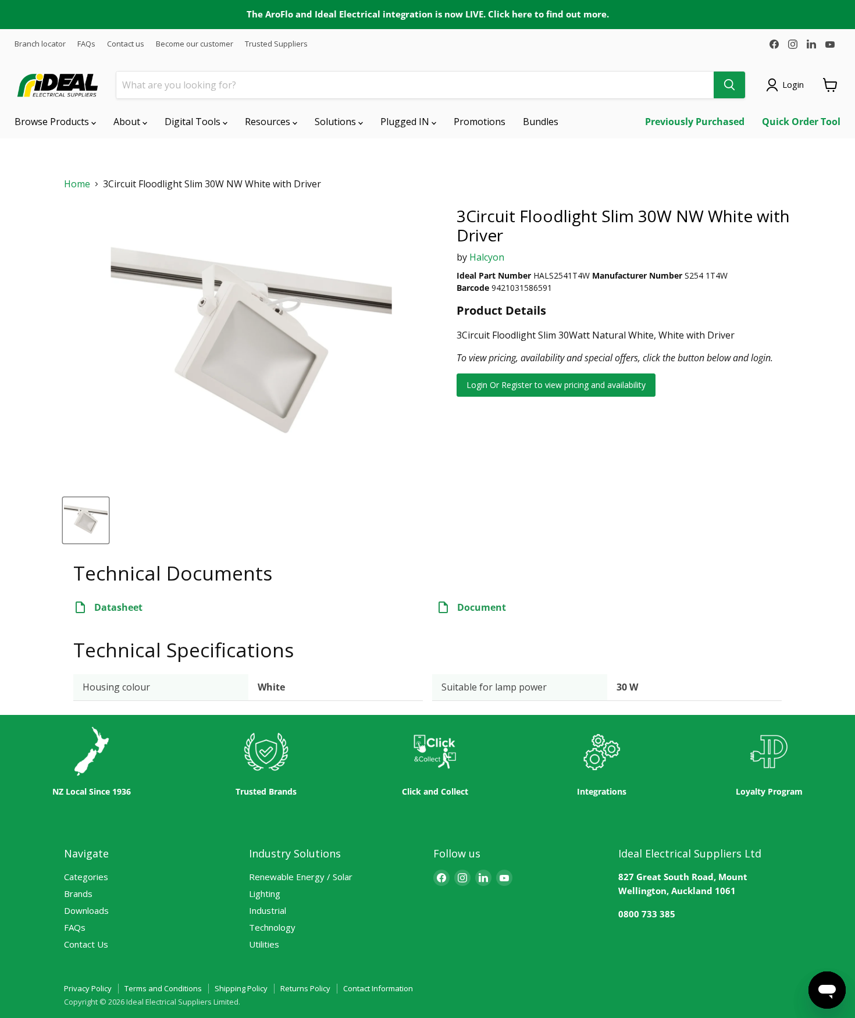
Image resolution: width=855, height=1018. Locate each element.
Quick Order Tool (801, 121)
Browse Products (53, 121)
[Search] (729, 85)
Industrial (267, 910)
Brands (78, 893)
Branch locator (40, 44)
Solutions (336, 121)
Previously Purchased (694, 121)
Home (77, 184)
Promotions (479, 121)
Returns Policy (305, 988)
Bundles (540, 121)
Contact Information (378, 988)
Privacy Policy (88, 988)
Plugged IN (406, 121)
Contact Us (86, 944)
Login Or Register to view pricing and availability (556, 384)
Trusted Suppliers (276, 44)
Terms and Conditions (163, 988)
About (127, 121)
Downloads (86, 910)
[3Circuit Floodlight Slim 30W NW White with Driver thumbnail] (86, 520)
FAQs (86, 44)
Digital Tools (194, 121)
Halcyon (486, 257)
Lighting (264, 893)
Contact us (125, 44)
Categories (86, 876)
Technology (272, 927)
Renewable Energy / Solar (300, 876)
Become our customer (194, 44)
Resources (269, 121)
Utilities (264, 944)
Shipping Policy (241, 988)
